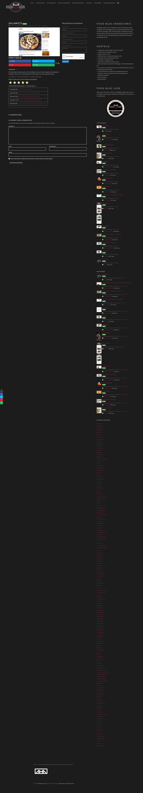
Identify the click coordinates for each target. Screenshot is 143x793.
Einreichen (65, 61)
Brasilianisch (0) (100, 465)
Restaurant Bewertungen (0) (103, 672)
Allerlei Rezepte (106, 186)
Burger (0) (99, 472)
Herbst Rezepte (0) (101, 539)
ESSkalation (105, 307)
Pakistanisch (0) (100, 643)
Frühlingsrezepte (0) (101, 514)
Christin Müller (124, 327)
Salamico (104, 251)
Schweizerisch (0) (100, 694)
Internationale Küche (108, 166)
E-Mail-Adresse (53, 146)
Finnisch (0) (99, 501)
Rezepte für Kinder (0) (101, 678)
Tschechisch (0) (100, 718)
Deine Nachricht (66, 45)
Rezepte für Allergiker (108, 288)
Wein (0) (98, 741)
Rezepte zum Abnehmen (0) (103, 681)
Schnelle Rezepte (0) (101, 689)
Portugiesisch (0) (100, 665)
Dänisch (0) (99, 481)
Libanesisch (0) (100, 596)
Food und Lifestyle (107, 139)
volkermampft (106, 161)
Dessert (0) (99, 483)
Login (32, 3)
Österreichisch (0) (100, 641)
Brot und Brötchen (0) (101, 467)
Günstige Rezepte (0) (101, 536)
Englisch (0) (99, 492)
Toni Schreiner (124, 336)
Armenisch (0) (99, 445)
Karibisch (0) (99, 563)
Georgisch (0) (99, 521)
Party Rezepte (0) (100, 650)
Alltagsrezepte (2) (100, 436)
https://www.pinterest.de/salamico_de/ (29, 96)
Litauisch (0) (99, 601)
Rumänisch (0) (100, 683)
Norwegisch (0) (100, 634)
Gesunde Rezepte (107, 239)
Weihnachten (106, 175)
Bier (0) (98, 463)
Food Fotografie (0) (101, 507)
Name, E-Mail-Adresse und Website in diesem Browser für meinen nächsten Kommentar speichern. (32, 158)
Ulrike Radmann (124, 394)
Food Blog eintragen (78, 3)
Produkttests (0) (100, 667)
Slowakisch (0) (100, 701)
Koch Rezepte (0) (100, 572)
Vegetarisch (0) (100, 734)
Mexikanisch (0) (100, 618)
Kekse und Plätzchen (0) (102, 567)
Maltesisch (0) (99, 610)
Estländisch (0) (100, 494)
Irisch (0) (98, 550)
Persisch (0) (99, 654)
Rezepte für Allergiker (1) (102, 674)
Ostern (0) (99, 638)
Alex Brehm (123, 302)
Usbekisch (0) (99, 729)
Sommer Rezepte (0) (101, 703)
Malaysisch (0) (99, 607)
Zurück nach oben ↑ (69, 783)
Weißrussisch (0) (100, 743)
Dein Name (65, 27)
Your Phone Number (67, 39)
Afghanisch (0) (100, 425)
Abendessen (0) (100, 423)
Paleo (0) (98, 645)
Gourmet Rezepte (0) (101, 532)
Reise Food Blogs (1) (101, 670)
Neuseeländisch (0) (101, 630)
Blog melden (44, 107)
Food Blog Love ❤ (41, 783)
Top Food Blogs (51, 3)
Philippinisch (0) (100, 658)
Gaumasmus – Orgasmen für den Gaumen (112, 194)
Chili (104, 131)
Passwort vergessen (109, 3)
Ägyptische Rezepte (107, 153)
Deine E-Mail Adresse (68, 33)
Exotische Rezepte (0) (101, 496)
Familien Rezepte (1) (101, 499)
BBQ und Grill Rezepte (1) (102, 459)
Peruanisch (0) (100, 656)
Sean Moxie (123, 277)
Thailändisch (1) (100, 712)
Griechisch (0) (99, 534)
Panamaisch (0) (100, 647)
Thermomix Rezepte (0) (102, 714)
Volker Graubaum (124, 369)
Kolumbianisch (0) (100, 574)
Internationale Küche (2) (102, 547)
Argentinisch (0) (100, 443)
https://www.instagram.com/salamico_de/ (30, 100)
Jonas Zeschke (124, 294)
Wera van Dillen (124, 403)
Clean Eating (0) (100, 479)
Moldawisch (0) (100, 623)
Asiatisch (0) (99, 450)
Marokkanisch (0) (100, 612)
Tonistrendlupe (106, 134)
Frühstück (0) (99, 516)
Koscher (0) (99, 579)
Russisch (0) (99, 685)
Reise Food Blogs (107, 183)
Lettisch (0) (99, 594)
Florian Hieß (123, 378)
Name (10, 146)
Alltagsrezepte (106, 191)
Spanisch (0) (99, 705)
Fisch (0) (98, 503)
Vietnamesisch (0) (100, 736)
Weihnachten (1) (100, 738)
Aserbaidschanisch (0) (101, 448)
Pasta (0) (98, 652)
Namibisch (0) (99, 627)
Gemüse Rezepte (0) (101, 519)
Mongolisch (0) (100, 625)
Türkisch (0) (99, 723)
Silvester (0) (99, 698)
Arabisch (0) (99, 441)
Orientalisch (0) (100, 636)
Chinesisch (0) (99, 476)
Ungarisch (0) (99, 727)
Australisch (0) (100, 454)
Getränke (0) (99, 525)
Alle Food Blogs (40, 3)
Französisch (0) (100, 512)
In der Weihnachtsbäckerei (109, 169)
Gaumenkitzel (105, 226)
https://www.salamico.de (24, 89)
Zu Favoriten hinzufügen (32, 107)
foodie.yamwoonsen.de (108, 144)
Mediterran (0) (100, 616)
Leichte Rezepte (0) (101, 592)
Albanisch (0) (99, 432)
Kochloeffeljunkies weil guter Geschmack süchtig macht (117, 282)
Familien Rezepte (107, 313)
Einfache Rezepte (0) (101, 487)
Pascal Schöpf (124, 286)
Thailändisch (106, 150)
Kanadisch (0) (99, 561)
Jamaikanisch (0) (100, 556)
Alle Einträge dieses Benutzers (17, 107)
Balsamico (123, 346)
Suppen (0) (99, 709)
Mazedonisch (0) (100, 614)
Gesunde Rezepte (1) (101, 523)
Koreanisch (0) (100, 576)
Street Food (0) (100, 707)
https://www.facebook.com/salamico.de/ (29, 93)
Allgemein (105, 208)
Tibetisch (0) (99, 716)
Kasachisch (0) (100, 565)
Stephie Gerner (124, 311)
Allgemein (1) (99, 434)
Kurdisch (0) (99, 585)
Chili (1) (98, 474)
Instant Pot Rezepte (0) (102, 545)
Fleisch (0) (99, 505)
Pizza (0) (98, 661)
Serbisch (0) (99, 696)
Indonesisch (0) (100, 543)
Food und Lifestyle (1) (101, 510)
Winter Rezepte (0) (101, 745)
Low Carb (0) (99, 603)
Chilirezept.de (105, 125)
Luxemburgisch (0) (100, 605)
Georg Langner (124, 386)
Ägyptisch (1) (99, 430)
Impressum (61, 783)
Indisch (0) (99, 541)
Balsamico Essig (106, 203)
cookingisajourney (107, 178)
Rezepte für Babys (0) (101, 676)
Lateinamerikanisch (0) (101, 590)
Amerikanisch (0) (100, 439)
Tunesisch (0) (99, 721)
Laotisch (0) (99, 587)
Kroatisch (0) (99, 581)
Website (10, 152)
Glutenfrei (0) (99, 530)
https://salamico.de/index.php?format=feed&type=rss (32, 103)
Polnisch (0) (99, 663)
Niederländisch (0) (100, 632)
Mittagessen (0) (100, 621)
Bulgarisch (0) (99, 470)
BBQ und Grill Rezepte (108, 248)
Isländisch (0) (99, 552)
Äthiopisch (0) (99, 452)
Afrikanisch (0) (100, 427)
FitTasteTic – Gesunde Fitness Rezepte (112, 234)
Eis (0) (98, 490)
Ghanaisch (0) (99, 527)
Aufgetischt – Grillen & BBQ (109, 242)
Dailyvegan (105, 259)
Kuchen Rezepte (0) (101, 583)
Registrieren (97, 3)
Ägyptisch (105, 158)
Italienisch (12, 25)
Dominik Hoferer (37, 25)
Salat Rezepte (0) (100, 687)
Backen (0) (99, 456)
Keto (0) (98, 570)
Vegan (104, 264)
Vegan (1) (99, 732)
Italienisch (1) (99, 554)
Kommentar (11, 126)
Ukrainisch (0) (99, 725)
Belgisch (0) (99, 461)
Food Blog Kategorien (64, 3)
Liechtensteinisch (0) (101, 598)
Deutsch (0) (99, 485)
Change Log (89, 3)
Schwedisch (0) (100, 692)
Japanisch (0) (99, 558)
